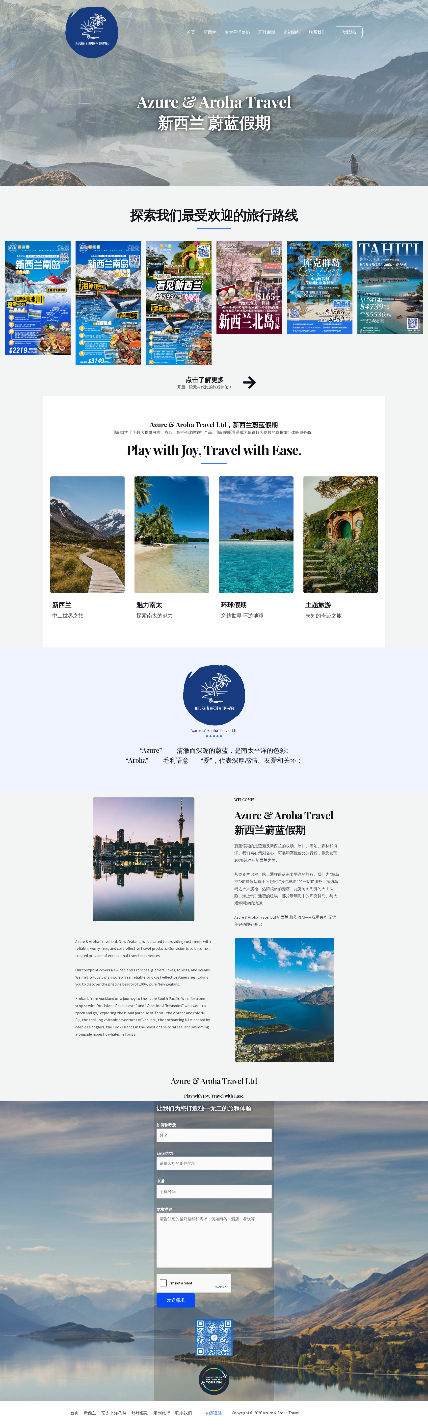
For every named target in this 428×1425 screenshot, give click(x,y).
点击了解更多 (205, 379)
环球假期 (266, 32)
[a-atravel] (91, 31)
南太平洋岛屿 (237, 32)
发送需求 (176, 1300)
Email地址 (167, 1153)
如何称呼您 (168, 1124)
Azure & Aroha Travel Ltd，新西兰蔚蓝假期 (214, 424)
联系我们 (317, 32)
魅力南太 (149, 604)
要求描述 (166, 1209)
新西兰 (210, 32)
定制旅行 (292, 32)
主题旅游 (318, 604)
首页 (191, 32)
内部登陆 (214, 1412)
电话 (162, 1181)
